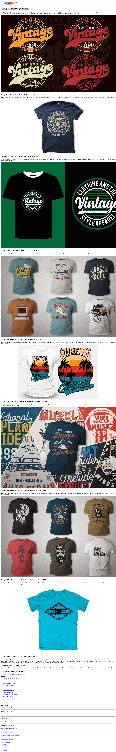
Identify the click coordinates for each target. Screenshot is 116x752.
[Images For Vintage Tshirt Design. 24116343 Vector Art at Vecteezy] (58, 205)
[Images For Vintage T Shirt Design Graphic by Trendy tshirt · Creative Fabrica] (58, 372)
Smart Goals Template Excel (7, 732)
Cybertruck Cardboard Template (7, 711)
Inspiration (8, 742)
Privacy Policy (6, 749)
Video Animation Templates (6, 714)
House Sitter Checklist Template (10, 694)
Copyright (5, 746)
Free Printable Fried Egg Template (8, 707)
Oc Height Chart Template (8, 685)
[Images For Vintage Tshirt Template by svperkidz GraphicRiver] (58, 620)
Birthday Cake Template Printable (10, 678)
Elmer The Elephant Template (7, 721)
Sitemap (5, 750)
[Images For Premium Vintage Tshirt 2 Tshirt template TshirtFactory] (58, 127)
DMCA (5, 747)
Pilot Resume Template (8, 680)
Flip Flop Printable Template (9, 683)
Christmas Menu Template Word (7, 725)
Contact (5, 745)
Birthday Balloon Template (9, 699)
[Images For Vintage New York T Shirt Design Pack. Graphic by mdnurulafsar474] (58, 54)
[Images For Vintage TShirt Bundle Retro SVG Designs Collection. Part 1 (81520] (58, 447)
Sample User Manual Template (9, 687)
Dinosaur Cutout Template (8, 690)
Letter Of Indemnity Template (7, 739)
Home (4, 744)
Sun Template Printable (8, 692)
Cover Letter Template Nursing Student (9, 728)
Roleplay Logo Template (8, 696)
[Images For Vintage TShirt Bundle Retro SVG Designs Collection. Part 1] (58, 296)
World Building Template (6, 718)
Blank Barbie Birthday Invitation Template (10, 735)
